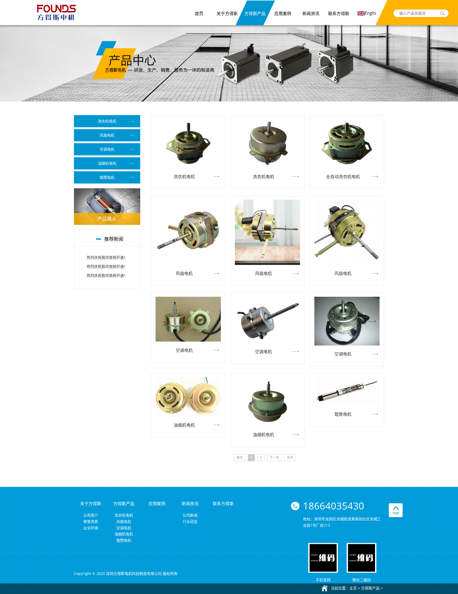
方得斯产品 (255, 13)
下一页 (274, 457)
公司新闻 (190, 515)
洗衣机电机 (107, 121)
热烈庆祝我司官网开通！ (107, 257)
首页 (199, 13)
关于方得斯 (227, 13)
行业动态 (190, 521)
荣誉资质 (90, 521)
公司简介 (90, 515)
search (442, 13)
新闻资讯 (310, 13)
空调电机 (107, 149)
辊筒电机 (107, 177)
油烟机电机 (107, 163)
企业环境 (90, 527)
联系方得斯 (338, 13)
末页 (290, 457)
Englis (370, 13)
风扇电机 (107, 135)
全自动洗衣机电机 (343, 176)
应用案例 (282, 13)
